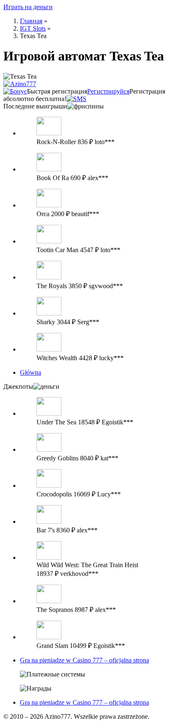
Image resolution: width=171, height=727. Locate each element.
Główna (30, 372)
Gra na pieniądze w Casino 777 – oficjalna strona (84, 660)
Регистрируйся (108, 91)
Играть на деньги (28, 6)
